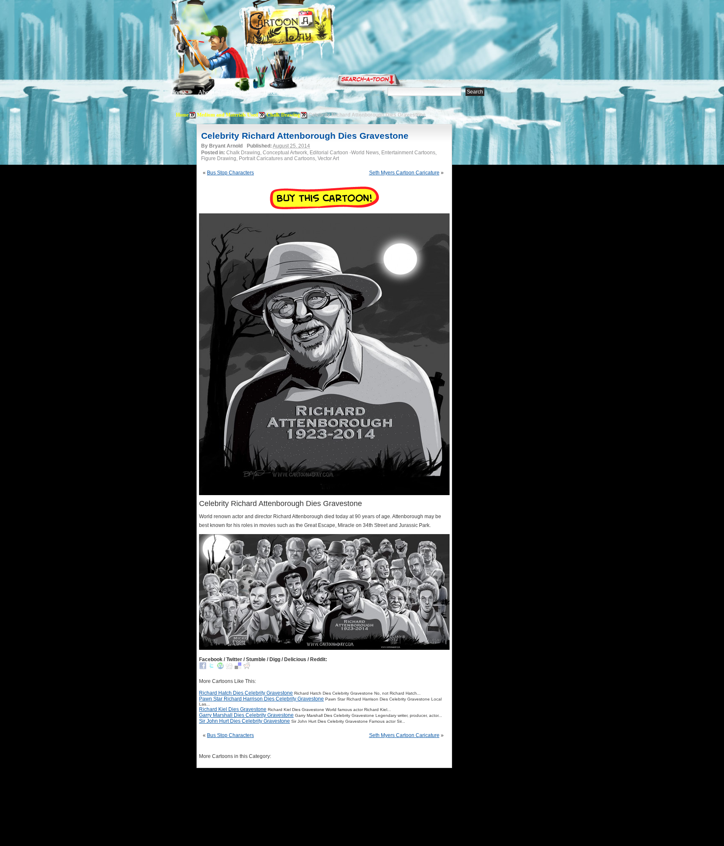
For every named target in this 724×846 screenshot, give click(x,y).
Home (178, 92)
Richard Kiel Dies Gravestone (232, 709)
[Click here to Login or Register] (501, 77)
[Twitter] (211, 667)
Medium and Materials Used (227, 115)
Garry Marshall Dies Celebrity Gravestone (246, 715)
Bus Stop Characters (230, 173)
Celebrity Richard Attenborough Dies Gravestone (305, 135)
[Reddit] (246, 667)
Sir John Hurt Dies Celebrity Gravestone (244, 721)
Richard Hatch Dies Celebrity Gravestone (246, 693)
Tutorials (273, 92)
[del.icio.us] (238, 667)
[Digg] (229, 667)
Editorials (238, 92)
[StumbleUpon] (220, 667)
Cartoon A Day (309, 28)
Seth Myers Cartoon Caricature (404, 173)
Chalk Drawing (283, 115)
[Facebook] (202, 667)
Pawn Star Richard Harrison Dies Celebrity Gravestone (261, 699)
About (206, 92)
